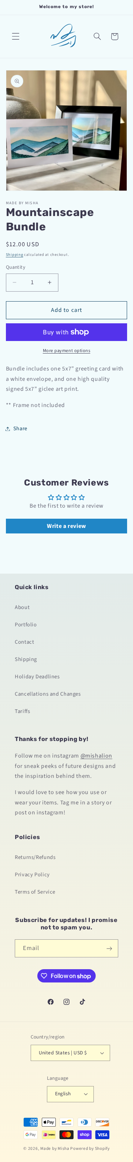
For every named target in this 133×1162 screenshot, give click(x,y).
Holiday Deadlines (37, 677)
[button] (15, 36)
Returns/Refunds (35, 857)
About (22, 607)
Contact (24, 642)
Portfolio (26, 625)
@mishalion (96, 756)
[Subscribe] (109, 948)
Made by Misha (54, 1148)
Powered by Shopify (89, 1148)
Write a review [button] (66, 526)
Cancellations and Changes (48, 694)
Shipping (14, 254)
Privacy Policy (32, 875)
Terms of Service (35, 892)
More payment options (67, 350)
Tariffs (22, 711)
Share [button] (20, 428)
